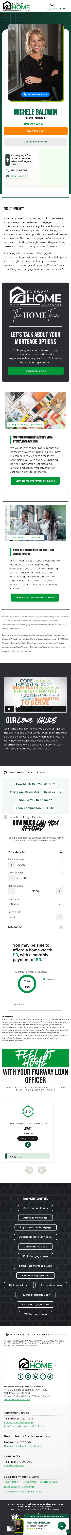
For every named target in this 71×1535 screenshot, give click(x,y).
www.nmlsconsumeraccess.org (26, 1509)
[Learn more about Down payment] (62, 872)
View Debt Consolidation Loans (35, 597)
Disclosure (18, 1004)
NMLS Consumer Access (17, 1399)
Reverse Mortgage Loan (35, 1294)
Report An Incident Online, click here (23, 1446)
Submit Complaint (14, 1465)
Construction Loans (35, 1208)
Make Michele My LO (37, 94)
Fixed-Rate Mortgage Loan (35, 1265)
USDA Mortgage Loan (35, 1304)
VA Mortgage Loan (35, 1314)
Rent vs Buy (52, 792)
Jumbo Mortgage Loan (36, 1275)
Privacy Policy (11, 1482)
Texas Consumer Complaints (19, 1487)
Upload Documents (35, 141)
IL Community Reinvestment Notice (23, 1491)
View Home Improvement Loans (35, 480)
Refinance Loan (19, 1285)
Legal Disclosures (49, 1482)
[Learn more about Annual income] (62, 859)
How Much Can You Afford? (35, 784)
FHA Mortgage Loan (35, 1256)
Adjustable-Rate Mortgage (35, 1236)
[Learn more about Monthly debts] (62, 886)
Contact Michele (36, 370)
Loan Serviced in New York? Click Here (24, 1426)
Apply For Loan (36, 130)
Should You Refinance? (35, 800)
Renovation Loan (51, 1285)
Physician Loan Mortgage (35, 1227)
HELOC (50, 808)
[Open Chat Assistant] (62, 1526)
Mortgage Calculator (24, 792)
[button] (61, 6)
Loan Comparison (28, 808)
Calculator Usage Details (25, 817)
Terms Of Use (29, 1482)
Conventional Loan (35, 1246)
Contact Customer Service (18, 1422)
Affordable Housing (35, 1217)
